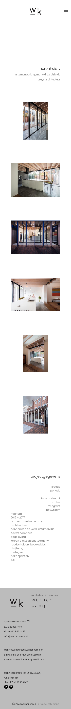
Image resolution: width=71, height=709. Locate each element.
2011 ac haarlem (13, 626)
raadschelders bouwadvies (28, 544)
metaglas (17, 552)
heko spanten (20, 556)
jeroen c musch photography (30, 541)
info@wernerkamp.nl (16, 636)
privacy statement (48, 704)
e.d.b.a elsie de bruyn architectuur (22, 654)
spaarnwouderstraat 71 (17, 621)
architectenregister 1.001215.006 (22, 672)
